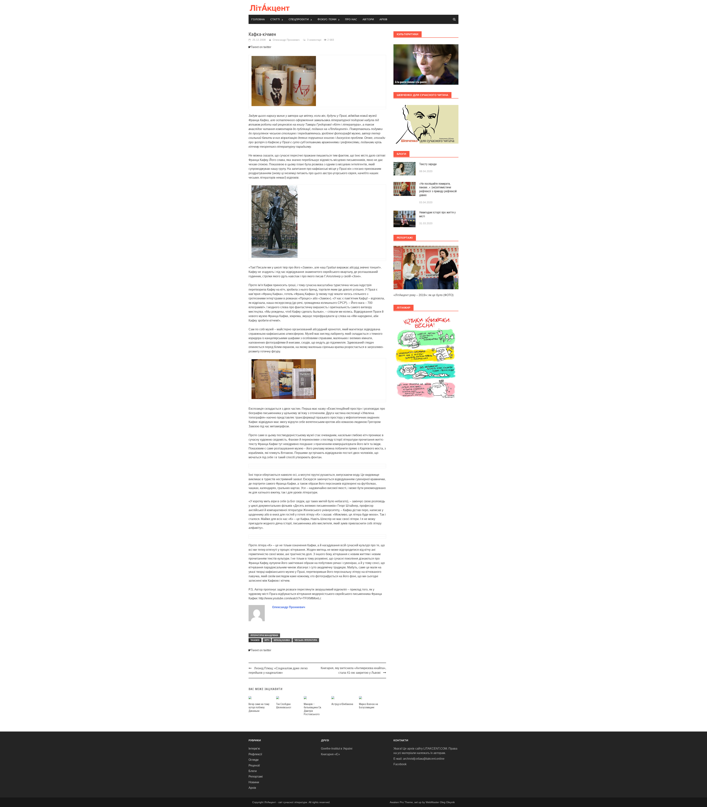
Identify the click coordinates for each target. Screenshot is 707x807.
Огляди (253, 759)
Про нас (351, 19)
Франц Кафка (282, 640)
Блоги (253, 771)
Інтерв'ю (254, 748)
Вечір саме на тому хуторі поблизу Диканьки (259, 707)
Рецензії (254, 765)
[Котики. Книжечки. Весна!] (425, 359)
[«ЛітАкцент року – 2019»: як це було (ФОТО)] (425, 267)
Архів (383, 19)
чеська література (305, 640)
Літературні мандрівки (264, 635)
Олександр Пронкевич (286, 39)
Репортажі (256, 776)
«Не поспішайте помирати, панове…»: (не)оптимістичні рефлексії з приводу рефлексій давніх (438, 189)
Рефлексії (255, 754)
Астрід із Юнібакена (342, 704)
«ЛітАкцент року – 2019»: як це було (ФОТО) (423, 295)
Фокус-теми (326, 19)
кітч (267, 640)
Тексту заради (428, 164)
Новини (254, 782)
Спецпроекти (299, 19)
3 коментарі (314, 39)
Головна (258, 19)
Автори (368, 19)
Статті (275, 19)
